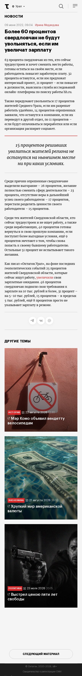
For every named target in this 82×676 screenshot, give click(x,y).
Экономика (16, 500)
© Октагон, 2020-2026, (41, 666)
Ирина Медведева (47, 25)
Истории (14, 412)
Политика (15, 588)
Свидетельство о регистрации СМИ (42, 671)
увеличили (44, 277)
